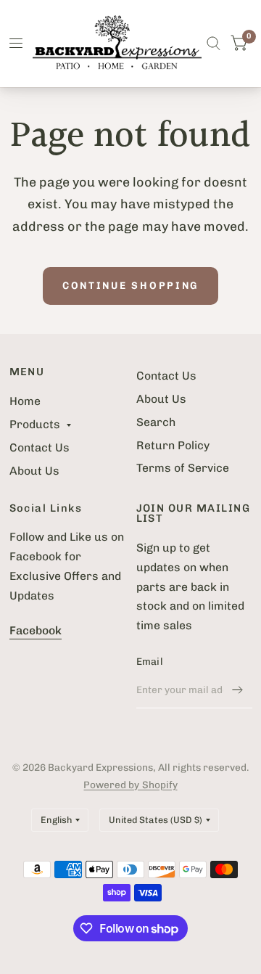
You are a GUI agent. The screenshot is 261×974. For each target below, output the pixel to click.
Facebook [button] (35, 630)
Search (155, 422)
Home (25, 401)
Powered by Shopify (130, 784)
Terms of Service (182, 468)
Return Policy (173, 445)
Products (34, 424)
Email (149, 661)
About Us (34, 471)
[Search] (213, 43)
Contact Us (39, 447)
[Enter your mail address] (237, 689)
